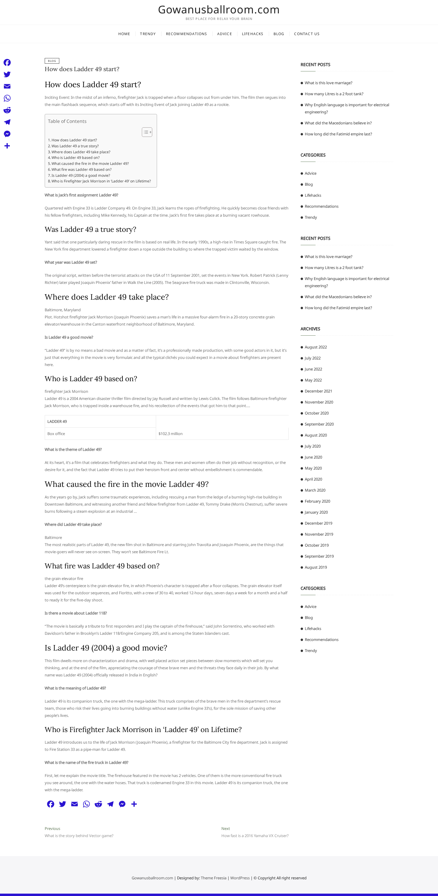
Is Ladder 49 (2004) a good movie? (81, 175)
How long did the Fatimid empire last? (338, 134)
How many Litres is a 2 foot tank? (334, 93)
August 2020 (316, 435)
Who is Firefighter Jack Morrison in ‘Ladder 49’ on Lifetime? (101, 181)
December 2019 (318, 523)
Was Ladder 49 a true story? (75, 145)
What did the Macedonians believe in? (338, 123)
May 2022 (313, 380)
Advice (224, 33)
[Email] (7, 86)
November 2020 (319, 402)
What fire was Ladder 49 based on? (81, 169)
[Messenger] (7, 134)
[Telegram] (7, 122)
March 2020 (315, 490)
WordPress (240, 878)
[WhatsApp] (7, 98)
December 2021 (318, 391)
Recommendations (186, 33)
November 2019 (319, 534)
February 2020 (317, 501)
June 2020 (313, 457)
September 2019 (319, 556)
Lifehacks (253, 33)
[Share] (7, 146)
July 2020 (313, 446)
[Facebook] (7, 62)
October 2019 (317, 545)
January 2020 (316, 512)
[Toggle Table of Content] (144, 132)
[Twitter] (7, 74)
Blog (279, 33)
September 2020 (319, 424)
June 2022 (313, 369)
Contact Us (307, 33)
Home (124, 33)
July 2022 (313, 358)
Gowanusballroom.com (219, 9)
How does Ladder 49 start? (82, 69)
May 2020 (313, 468)
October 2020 (317, 413)
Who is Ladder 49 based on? (76, 157)
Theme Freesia (213, 878)
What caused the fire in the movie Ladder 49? (90, 163)
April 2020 (313, 479)
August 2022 (316, 347)
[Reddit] (7, 110)
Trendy (148, 33)
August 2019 (316, 567)
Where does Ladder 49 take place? (81, 151)
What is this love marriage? (328, 82)
